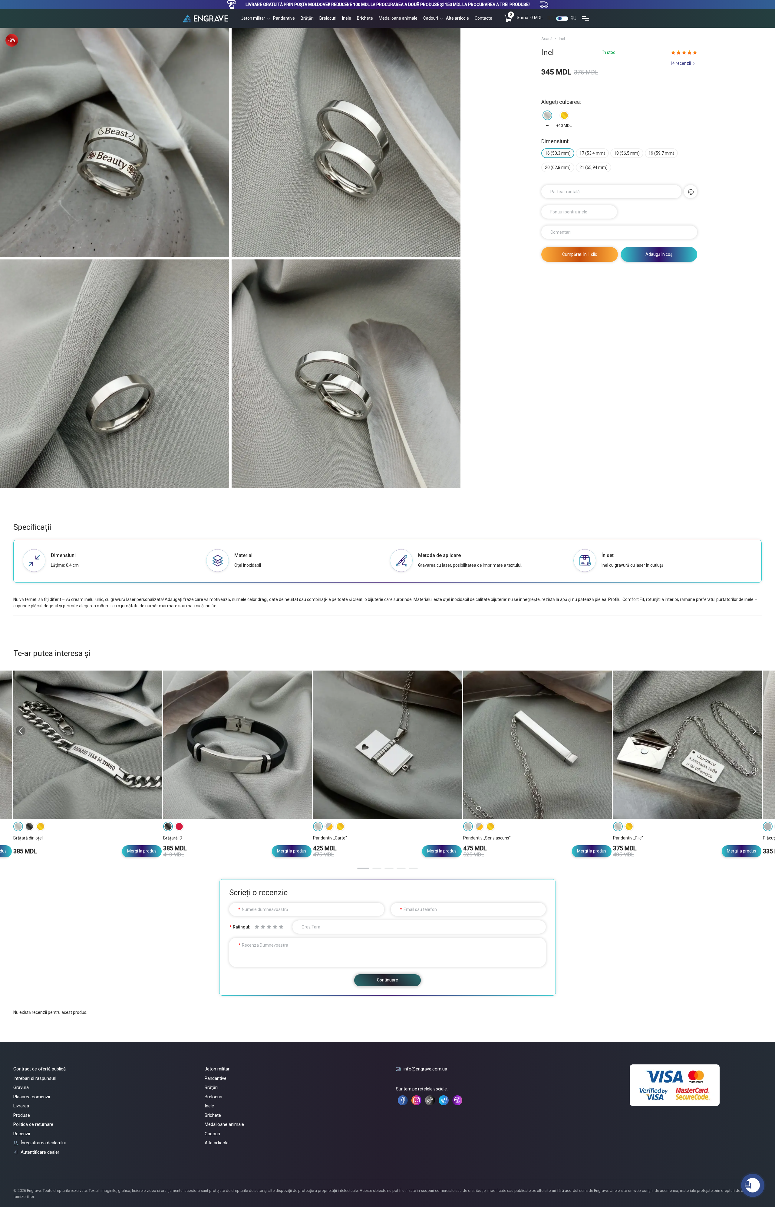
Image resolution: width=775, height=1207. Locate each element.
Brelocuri (327, 18)
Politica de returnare (33, 1124)
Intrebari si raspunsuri (34, 1078)
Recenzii (21, 1133)
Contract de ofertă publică (39, 1069)
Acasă (546, 38)
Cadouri (430, 18)
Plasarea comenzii (31, 1097)
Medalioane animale (398, 18)
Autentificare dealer (40, 1152)
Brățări (307, 18)
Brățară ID (172, 838)
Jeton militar (253, 18)
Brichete (365, 18)
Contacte (483, 18)
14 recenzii (680, 63)
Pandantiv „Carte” (330, 838)
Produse (21, 1115)
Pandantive (284, 18)
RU (573, 18)
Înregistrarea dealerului (43, 1143)
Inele (346, 18)
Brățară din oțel (28, 838)
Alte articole (457, 18)
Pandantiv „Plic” (628, 838)
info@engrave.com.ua (425, 1069)
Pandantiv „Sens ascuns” (487, 838)
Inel (562, 38)
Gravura (21, 1087)
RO (550, 18)
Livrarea (21, 1106)
